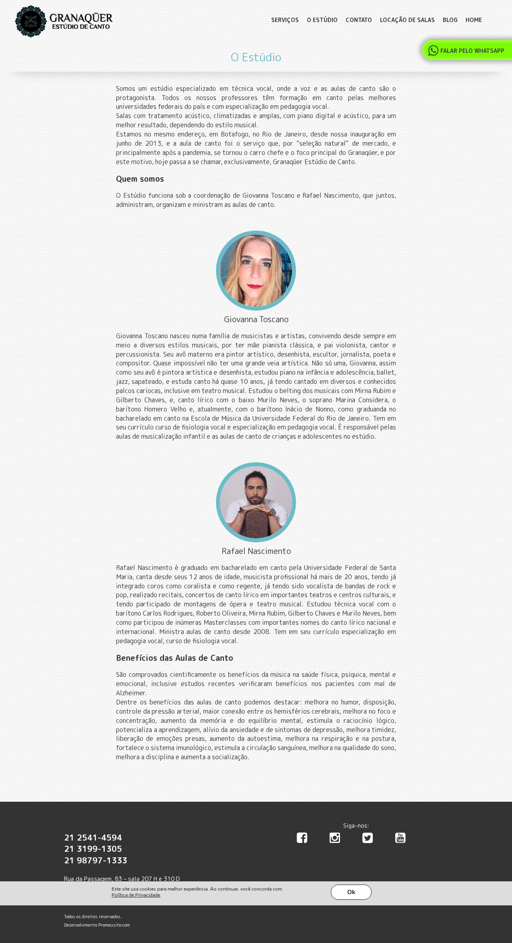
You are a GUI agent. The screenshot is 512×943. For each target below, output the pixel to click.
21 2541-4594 (93, 837)
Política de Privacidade (136, 895)
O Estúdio (322, 20)
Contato (359, 20)
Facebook (307, 840)
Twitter (372, 840)
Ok (351, 892)
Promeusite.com (114, 925)
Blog (450, 20)
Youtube (405, 840)
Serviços (285, 20)
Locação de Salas (407, 20)
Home (474, 20)
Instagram (340, 840)
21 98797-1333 (95, 860)
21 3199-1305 (93, 848)
